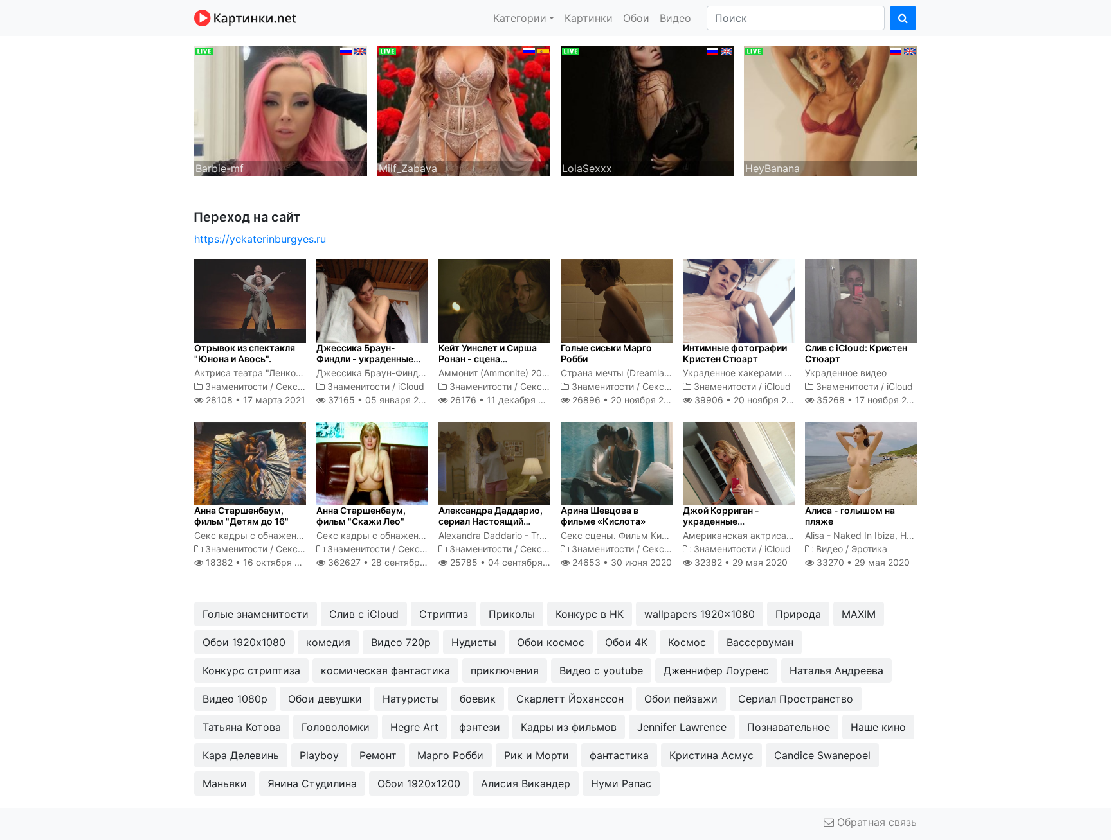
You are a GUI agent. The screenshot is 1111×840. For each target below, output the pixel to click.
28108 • (254, 399)
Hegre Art (414, 727)
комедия (328, 642)
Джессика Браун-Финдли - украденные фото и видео (364, 358)
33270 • (862, 562)
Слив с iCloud (364, 614)
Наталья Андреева (836, 670)
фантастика (619, 755)
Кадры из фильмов (569, 727)
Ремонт (378, 755)
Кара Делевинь (241, 755)
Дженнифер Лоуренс (716, 670)
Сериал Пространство (795, 698)
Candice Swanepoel (822, 755)
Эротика (869, 548)
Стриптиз (443, 614)
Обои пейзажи (681, 698)
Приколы (512, 614)
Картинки (589, 18)
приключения (505, 670)
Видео (675, 18)
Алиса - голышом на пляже (850, 516)
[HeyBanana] (830, 109)
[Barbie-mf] (280, 109)
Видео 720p (401, 642)
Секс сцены (302, 386)
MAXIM (859, 614)
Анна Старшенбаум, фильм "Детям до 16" (241, 516)
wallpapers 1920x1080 (699, 614)
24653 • (621, 562)
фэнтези (479, 727)
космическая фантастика (385, 670)
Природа (798, 614)
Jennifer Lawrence (682, 727)
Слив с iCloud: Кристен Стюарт (856, 353)
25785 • (507, 562)
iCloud (411, 386)
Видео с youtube (601, 670)
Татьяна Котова (242, 727)
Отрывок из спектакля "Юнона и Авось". (244, 353)
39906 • (747, 399)
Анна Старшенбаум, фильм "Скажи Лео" (361, 516)
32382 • (740, 562)
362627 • (387, 562)
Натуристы (411, 698)
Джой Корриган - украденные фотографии (721, 521)
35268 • (868, 399)
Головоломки (336, 727)
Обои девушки (325, 698)
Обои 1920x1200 (418, 783)
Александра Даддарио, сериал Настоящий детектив (490, 521)
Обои (636, 18)
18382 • (259, 562)
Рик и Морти (536, 755)
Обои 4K (626, 642)
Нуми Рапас (621, 783)
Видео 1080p (235, 698)
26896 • (625, 399)
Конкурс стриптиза (251, 670)
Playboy (319, 755)
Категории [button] (519, 18)
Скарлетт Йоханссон (570, 698)
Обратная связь (875, 822)
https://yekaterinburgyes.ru (260, 238)
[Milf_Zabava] (463, 109)
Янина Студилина (312, 783)
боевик (478, 698)
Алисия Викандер (525, 783)
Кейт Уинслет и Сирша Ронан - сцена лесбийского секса (487, 358)
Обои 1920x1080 (244, 642)
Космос (687, 642)
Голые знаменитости (256, 614)
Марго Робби (450, 755)
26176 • (503, 399)
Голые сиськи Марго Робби (606, 353)
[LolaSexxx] (647, 109)
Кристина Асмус (711, 755)
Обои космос (550, 642)
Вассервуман (760, 642)
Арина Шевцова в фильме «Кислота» (603, 516)
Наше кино (878, 727)
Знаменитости (236, 386)
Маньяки (225, 783)
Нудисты (473, 642)
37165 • (379, 399)
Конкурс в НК (590, 614)
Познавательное (788, 727)
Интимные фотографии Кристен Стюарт (735, 353)
